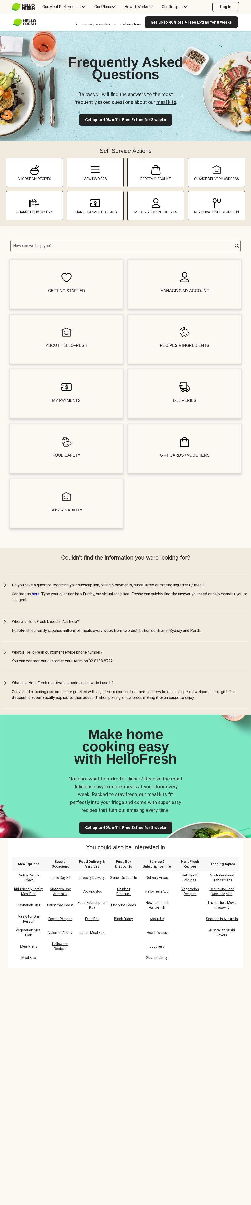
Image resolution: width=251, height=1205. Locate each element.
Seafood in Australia (222, 919)
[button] (237, 246)
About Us (157, 919)
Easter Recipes (60, 919)
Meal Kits (28, 958)
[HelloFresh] (23, 7)
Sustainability (157, 958)
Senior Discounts (123, 878)
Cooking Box (92, 891)
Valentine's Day (60, 933)
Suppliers (157, 946)
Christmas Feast (60, 905)
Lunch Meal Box (92, 933)
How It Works (157, 933)
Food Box (92, 919)
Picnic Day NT (60, 878)
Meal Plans (28, 946)
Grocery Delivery (92, 878)
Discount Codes (123, 905)
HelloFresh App (157, 891)
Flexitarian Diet (28, 905)
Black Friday (123, 919)
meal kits (166, 102)
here (35, 594)
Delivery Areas (157, 878)
